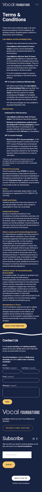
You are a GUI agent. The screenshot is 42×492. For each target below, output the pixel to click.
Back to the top (21, 478)
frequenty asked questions (18, 428)
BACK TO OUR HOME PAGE (14, 326)
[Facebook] (37, 439)
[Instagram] (34, 439)
